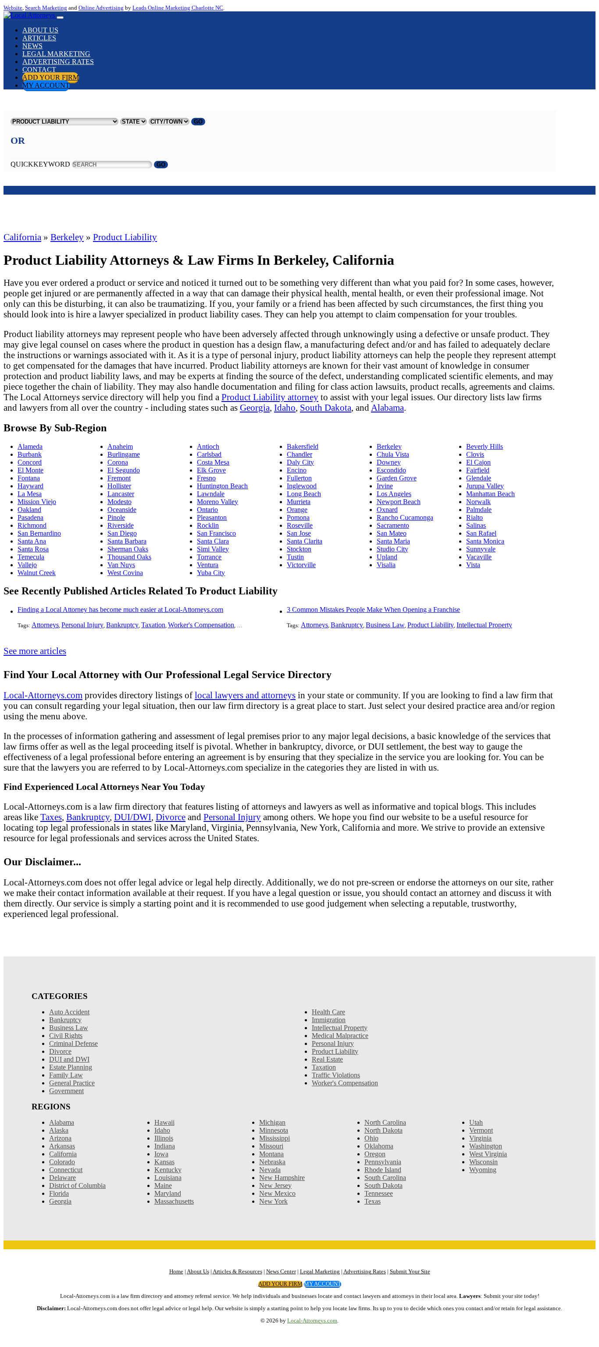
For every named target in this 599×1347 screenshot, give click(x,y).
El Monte (30, 470)
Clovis (475, 454)
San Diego (122, 533)
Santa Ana (32, 541)
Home (176, 1272)
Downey (389, 462)
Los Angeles (394, 494)
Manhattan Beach (490, 494)
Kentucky (168, 1169)
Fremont (119, 478)
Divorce (170, 817)
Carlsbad (209, 454)
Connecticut (65, 1169)
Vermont (481, 1130)
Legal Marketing (56, 53)
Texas (372, 1201)
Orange (297, 509)
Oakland (29, 509)
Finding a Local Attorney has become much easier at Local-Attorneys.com (120, 609)
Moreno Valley (217, 501)
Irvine (385, 486)
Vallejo (27, 565)
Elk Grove (211, 470)
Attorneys (45, 625)
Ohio (371, 1138)
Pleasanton (212, 517)
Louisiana (168, 1177)
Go (198, 121)
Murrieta (298, 501)
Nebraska (272, 1162)
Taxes (51, 817)
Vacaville (479, 557)
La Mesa (30, 494)
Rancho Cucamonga (405, 517)
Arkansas (62, 1146)
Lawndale (211, 494)
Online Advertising (101, 7)
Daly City (300, 462)
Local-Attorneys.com (43, 695)
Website (13, 7)
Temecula (31, 557)
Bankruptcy (122, 625)
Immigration (329, 1020)
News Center (281, 1272)
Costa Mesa (213, 462)
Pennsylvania (382, 1162)
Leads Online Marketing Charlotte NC (177, 7)
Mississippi (274, 1138)
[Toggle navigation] (60, 17)
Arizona (60, 1138)
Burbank (30, 454)
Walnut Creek (37, 572)
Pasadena (30, 517)
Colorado (62, 1162)
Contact (39, 69)
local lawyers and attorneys (245, 695)
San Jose (299, 533)
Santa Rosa (33, 549)
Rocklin (208, 525)
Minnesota (273, 1130)
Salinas (476, 525)
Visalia (386, 565)
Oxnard (387, 509)
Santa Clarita (304, 541)
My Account (46, 85)
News (32, 46)
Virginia (480, 1138)
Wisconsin (483, 1162)
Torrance (209, 557)
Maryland (167, 1193)
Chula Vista (393, 454)
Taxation (153, 625)
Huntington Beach (222, 486)
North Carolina (385, 1122)
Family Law (66, 1075)
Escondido (391, 470)
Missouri (271, 1146)
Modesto (119, 501)
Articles (39, 38)
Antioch (208, 446)
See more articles (35, 651)
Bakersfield (302, 446)
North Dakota (383, 1130)
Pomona (298, 517)
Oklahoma (378, 1146)
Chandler (299, 454)
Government (66, 1091)
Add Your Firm (50, 77)
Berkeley (67, 237)
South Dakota (325, 407)
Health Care (328, 1012)
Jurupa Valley (485, 486)
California (22, 237)
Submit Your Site (410, 1272)
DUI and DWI (69, 1059)
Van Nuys (121, 565)
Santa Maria (393, 541)
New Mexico (277, 1193)
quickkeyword (40, 164)
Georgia (255, 407)
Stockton (299, 549)
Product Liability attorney (269, 397)
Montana (271, 1154)
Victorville (301, 565)
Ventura (207, 565)
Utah (476, 1122)
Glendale (478, 478)
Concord (30, 462)
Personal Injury (82, 625)
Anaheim (120, 446)
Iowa (161, 1154)
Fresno (206, 478)
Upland (387, 557)
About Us (40, 30)
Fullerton (299, 478)
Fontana (29, 478)
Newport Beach (399, 501)
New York (273, 1201)
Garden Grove (397, 478)
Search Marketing (46, 7)
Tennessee (378, 1193)
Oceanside (121, 509)
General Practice (72, 1083)
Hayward (30, 486)
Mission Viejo (37, 501)
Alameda (30, 446)
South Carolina (385, 1177)
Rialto (474, 517)
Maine (163, 1185)
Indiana (164, 1146)
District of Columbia (77, 1185)
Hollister (119, 486)
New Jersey (275, 1185)
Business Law (385, 625)
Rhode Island (382, 1169)
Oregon (374, 1154)
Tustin (295, 557)
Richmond (32, 525)
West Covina (125, 572)
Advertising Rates (58, 61)
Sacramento (393, 525)
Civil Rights (65, 1035)
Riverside (120, 525)
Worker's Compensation (201, 625)
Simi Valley (213, 549)
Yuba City (211, 572)
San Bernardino (39, 533)
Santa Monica (485, 541)
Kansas (164, 1162)
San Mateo (391, 533)
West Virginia (488, 1154)
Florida (59, 1193)
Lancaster (120, 494)
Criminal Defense (73, 1043)
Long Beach (304, 494)
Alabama (387, 407)
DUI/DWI (132, 817)
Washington (485, 1146)
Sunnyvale (481, 549)
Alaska (58, 1130)
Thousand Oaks (129, 557)
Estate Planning (70, 1067)
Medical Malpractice (340, 1035)
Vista (473, 565)
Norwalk (478, 501)
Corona (117, 462)
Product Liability (125, 237)
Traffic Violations (336, 1075)
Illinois (163, 1138)
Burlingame (123, 454)
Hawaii (164, 1122)
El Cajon (478, 462)
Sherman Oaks (127, 549)
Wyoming (482, 1169)
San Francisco (216, 533)
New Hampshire (282, 1177)
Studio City (392, 549)
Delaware (62, 1177)
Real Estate (327, 1059)
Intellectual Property (484, 625)
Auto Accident (69, 1012)
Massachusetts (174, 1201)
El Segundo (123, 470)
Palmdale (479, 509)
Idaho (285, 407)
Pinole (116, 517)
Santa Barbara (126, 541)
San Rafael (481, 533)
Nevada (270, 1169)
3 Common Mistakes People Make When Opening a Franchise (373, 609)
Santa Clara (213, 541)
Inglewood (302, 486)
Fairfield (477, 470)
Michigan (272, 1122)
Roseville (300, 525)
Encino (297, 470)
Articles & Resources (237, 1272)
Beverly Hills (484, 446)
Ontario (207, 509)
